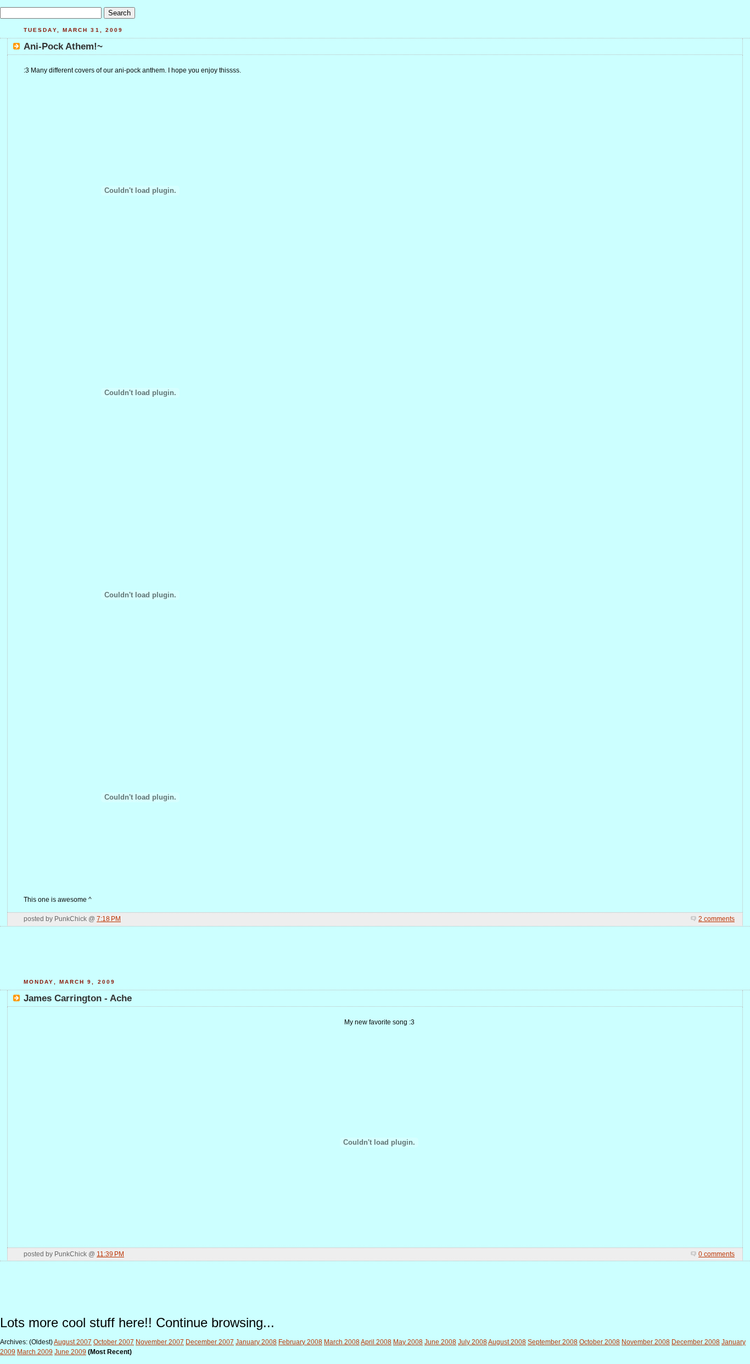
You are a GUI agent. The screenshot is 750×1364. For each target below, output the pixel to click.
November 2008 (646, 1342)
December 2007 (210, 1342)
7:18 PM (109, 919)
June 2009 (70, 1352)
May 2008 (408, 1342)
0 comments (716, 1254)
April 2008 (376, 1342)
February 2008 (300, 1342)
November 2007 (160, 1342)
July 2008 (472, 1342)
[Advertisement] (375, 956)
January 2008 (256, 1342)
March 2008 (342, 1342)
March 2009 (35, 1352)
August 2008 (507, 1342)
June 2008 (440, 1342)
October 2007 (113, 1342)
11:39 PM (110, 1254)
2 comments (716, 919)
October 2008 (599, 1342)
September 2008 (553, 1342)
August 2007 (73, 1342)
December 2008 (695, 1342)
